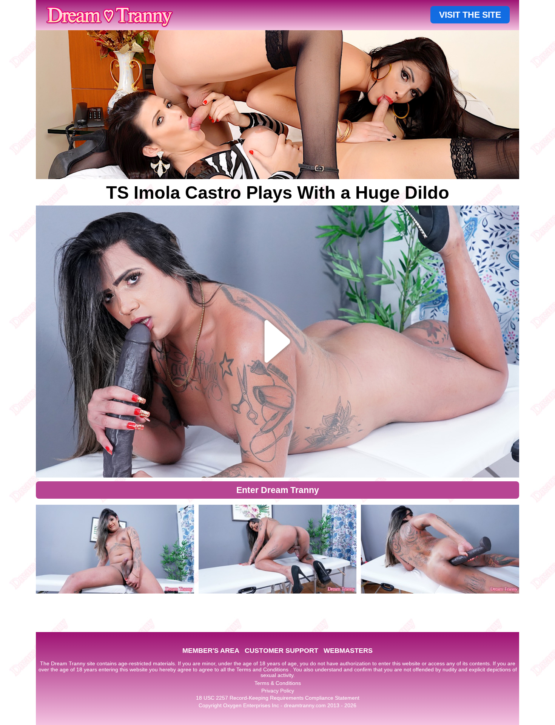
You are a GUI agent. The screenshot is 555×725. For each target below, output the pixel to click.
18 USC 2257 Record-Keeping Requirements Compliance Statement (277, 698)
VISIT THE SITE (470, 15)
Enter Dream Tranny (277, 490)
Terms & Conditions (277, 683)
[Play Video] (278, 341)
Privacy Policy (277, 691)
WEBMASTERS (348, 650)
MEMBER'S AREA (210, 650)
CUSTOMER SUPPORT (281, 650)
